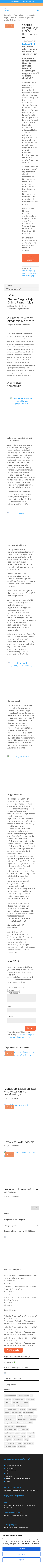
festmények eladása (22, 1406)
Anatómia (8, 1399)
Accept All (21, 1549)
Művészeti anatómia (10, 1429)
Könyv (35, 1416)
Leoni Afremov (22, 1419)
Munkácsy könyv (9, 1426)
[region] (21, 1548)
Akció (31, 268)
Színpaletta (8, 1440)
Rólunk (8, 1481)
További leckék (13, 1350)
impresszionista (16, 1413)
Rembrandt (31, 1433)
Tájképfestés (10, 1384)
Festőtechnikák (32, 1409)
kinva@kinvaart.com (20, 1515)
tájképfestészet (9, 1443)
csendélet (8, 1402)
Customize (21, 1554)
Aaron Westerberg (10, 1395)
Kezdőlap (8, 15)
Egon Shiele (25, 1402)
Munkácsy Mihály (21, 1426)
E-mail (11, 1016)
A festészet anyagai (23, 1395)
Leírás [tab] (9, 285)
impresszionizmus (10, 1416)
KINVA (14, 1280)
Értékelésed (13, 992)
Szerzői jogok (10, 1468)
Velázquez (19, 1443)
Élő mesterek (21, 1446)
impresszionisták (28, 1413)
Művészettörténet (23, 1429)
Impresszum (9, 1476)
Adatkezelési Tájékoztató (13, 1465)
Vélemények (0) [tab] (13, 289)
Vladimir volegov (28, 1443)
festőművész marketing (11, 1409)
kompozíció (27, 1416)
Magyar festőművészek (11, 1423)
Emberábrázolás (9, 1406)
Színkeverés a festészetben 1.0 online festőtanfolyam (21, 1298)
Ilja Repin (7, 1413)
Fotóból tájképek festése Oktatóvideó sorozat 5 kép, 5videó (21, 1277)
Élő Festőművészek (10, 1446)
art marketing (30, 1399)
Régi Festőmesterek (10, 1436)
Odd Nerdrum (9, 1433)
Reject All (21, 1560)
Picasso (23, 1433)
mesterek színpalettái (26, 1423)
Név (9, 1006)
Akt (31, 1395)
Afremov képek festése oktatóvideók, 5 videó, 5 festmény (21, 1287)
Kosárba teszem (30, 258)
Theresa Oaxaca (18, 1440)
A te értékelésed (15, 987)
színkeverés (30, 1436)
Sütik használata (11, 1471)
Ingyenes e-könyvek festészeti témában (18, 1479)
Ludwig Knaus (32, 1419)
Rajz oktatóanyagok (28, 276)
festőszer (23, 1409)
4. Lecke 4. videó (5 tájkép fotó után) (20, 1327)
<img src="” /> (11, 1362)
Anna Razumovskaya (18, 1399)
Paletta (17, 1433)
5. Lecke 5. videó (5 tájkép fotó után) (20, 1316)
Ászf (7, 1473)
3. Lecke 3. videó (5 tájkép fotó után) (20, 1338)
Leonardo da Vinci (10, 1419)
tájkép (26, 1440)
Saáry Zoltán (21, 1436)
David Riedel (16, 1402)
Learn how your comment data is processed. (20, 1035)
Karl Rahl (20, 1416)
